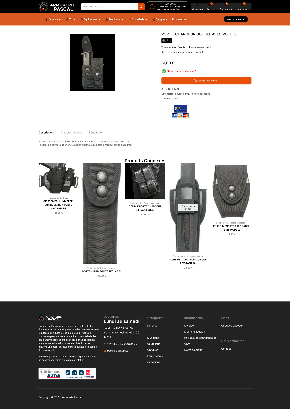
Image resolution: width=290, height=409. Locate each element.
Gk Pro (175, 98)
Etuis (65, 198)
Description (46, 132)
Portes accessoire (200, 93)
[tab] (46, 133)
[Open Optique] (166, 19)
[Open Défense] (60, 19)
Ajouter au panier (55, 179)
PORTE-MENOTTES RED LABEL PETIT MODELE (231, 228)
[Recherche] (141, 6)
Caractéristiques (71, 132)
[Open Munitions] (122, 19)
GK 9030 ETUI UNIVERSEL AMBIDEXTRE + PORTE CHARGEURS (58, 205)
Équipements (182, 93)
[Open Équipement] (99, 19)
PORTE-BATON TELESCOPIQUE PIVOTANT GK (188, 261)
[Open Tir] (74, 19)
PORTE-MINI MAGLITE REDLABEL (101, 271)
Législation (96, 132)
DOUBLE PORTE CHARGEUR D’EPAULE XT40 (145, 208)
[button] (198, 6)
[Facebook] (105, 357)
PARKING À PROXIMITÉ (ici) (168, 9)
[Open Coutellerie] (146, 19)
